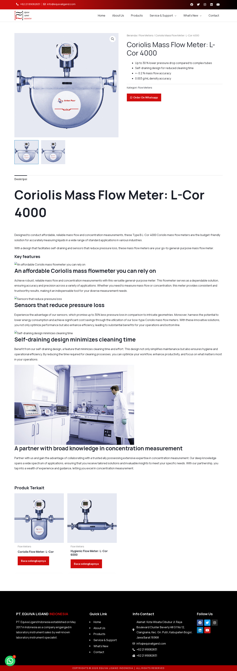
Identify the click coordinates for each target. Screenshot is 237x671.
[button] (112, 39)
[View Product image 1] (26, 152)
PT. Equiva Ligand (42, 614)
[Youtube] (207, 630)
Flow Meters (146, 35)
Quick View (39, 540)
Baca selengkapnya (33, 560)
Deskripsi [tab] (20, 179)
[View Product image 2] (53, 152)
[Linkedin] (200, 630)
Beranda (132, 35)
